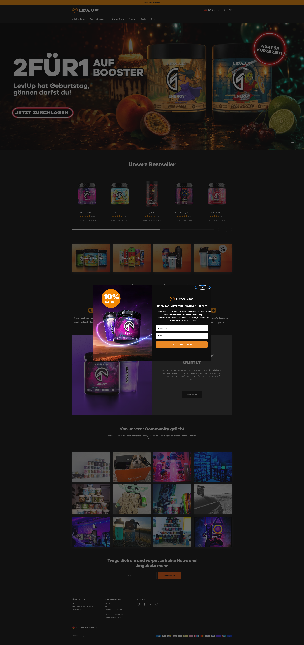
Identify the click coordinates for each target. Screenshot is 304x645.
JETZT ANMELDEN (182, 345)
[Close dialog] (202, 287)
